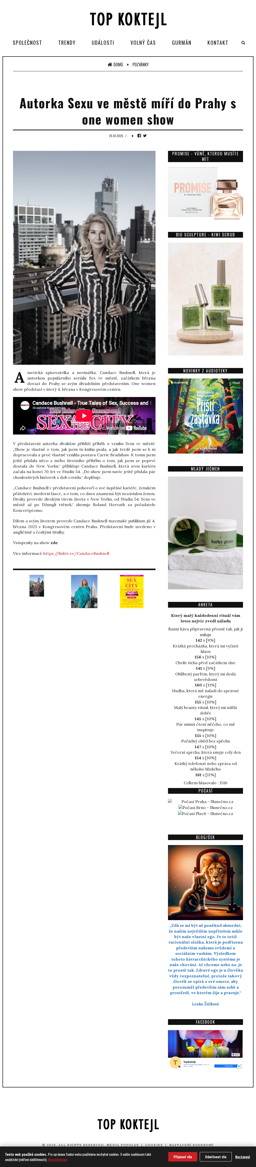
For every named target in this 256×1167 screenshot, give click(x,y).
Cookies (154, 1145)
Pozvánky (140, 64)
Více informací (57, 1159)
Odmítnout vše (215, 1156)
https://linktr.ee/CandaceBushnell (76, 553)
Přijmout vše (183, 1156)
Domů (118, 64)
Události (103, 42)
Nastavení (242, 1156)
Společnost (27, 42)
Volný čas (143, 42)
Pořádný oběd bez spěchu (205, 740)
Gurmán (182, 42)
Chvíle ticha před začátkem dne (206, 662)
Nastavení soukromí (191, 1145)
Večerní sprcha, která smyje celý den (205, 752)
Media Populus (122, 1145)
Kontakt (218, 42)
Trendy (67, 42)
